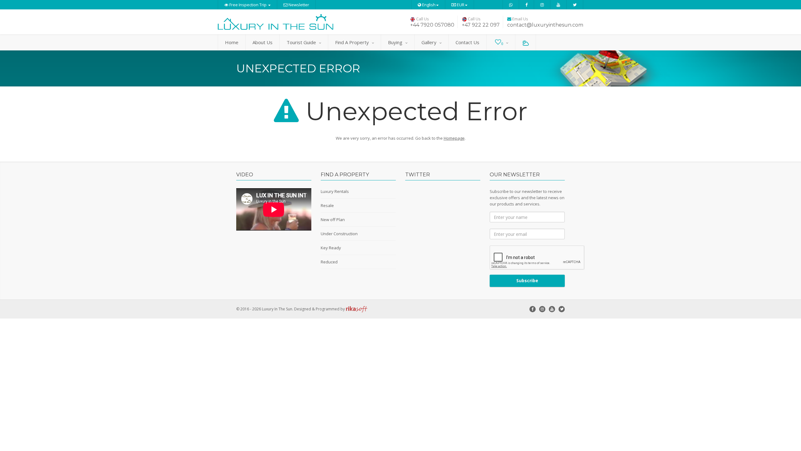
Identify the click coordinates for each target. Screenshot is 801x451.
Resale (327, 205)
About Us (263, 42)
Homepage (454, 138)
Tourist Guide (301, 42)
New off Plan (333, 219)
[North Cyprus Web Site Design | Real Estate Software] (356, 309)
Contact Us (467, 42)
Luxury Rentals (335, 191)
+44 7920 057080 (432, 25)
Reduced (329, 262)
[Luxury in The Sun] (276, 22)
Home (231, 42)
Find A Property (352, 42)
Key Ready (331, 248)
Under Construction (339, 233)
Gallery (428, 42)
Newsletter (298, 5)
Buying (395, 42)
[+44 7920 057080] (511, 4)
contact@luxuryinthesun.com (545, 25)
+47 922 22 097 (481, 25)
